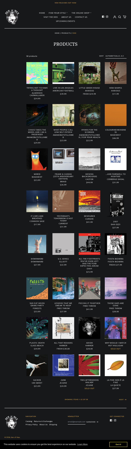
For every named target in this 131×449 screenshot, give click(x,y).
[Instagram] (107, 17)
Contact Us (81, 17)
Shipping (53, 424)
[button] (120, 17)
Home (42, 13)
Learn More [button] (82, 444)
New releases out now (65, 3)
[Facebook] (103, 17)
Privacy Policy (32, 424)
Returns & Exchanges (43, 421)
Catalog (29, 421)
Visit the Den (51, 17)
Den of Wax (15, 437)
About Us (66, 17)
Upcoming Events (65, 21)
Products (66, 33)
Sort (101, 56)
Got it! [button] (118, 444)
